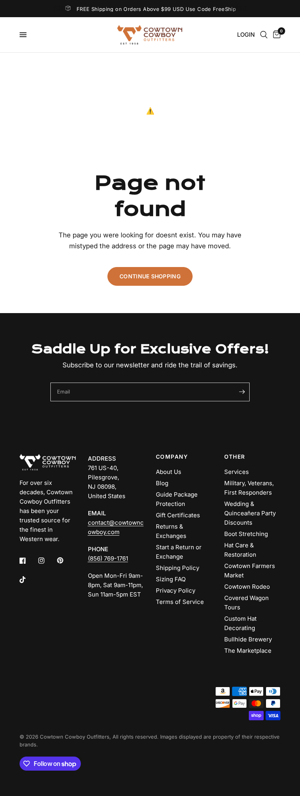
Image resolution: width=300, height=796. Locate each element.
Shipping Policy (177, 568)
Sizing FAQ (171, 579)
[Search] (263, 34)
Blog (162, 483)
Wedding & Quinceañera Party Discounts (250, 513)
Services (236, 471)
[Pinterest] (65, 560)
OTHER (234, 456)
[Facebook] (28, 560)
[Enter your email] (242, 392)
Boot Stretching (246, 534)
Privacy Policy (175, 590)
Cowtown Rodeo (247, 586)
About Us (168, 471)
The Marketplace (247, 650)
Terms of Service (180, 601)
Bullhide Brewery (248, 639)
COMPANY (172, 456)
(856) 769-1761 (108, 558)
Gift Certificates (178, 515)
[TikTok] (28, 579)
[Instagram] (46, 560)
